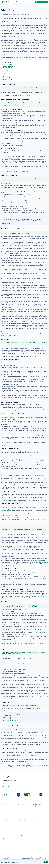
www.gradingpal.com (11, 720)
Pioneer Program (6, 846)
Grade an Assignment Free (41, 1)
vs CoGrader (35, 822)
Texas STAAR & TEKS (6, 824)
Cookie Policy (38, 857)
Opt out (41, 861)
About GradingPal (6, 840)
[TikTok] (4, 786)
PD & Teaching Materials (22, 822)
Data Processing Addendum (27, 858)
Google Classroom (6, 816)
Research (19, 828)
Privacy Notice (31, 857)
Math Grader (35, 808)
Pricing (24, 1)
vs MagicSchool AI (36, 830)
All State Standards (6, 822)
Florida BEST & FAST (6, 828)
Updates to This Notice (7, 77)
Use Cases (20, 824)
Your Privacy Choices (6, 73)
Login (34, 1)
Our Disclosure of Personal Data (8, 69)
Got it (46, 861)
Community (20, 835)
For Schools (28, 1)
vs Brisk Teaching (36, 828)
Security (4, 74)
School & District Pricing (7, 851)
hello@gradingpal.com (6, 510)
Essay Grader (35, 806)
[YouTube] (9, 786)
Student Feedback (6, 812)
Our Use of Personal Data (7, 67)
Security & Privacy (6, 844)
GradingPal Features (6, 808)
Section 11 (19, 57)
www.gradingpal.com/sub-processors (35, 265)
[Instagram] (6, 786)
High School (20, 810)
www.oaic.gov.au (41, 766)
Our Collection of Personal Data (8, 66)
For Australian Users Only (7, 79)
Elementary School (21, 806)
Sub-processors (37, 858)
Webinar (4, 848)
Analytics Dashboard (6, 810)
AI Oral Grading (35, 812)
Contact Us (4, 76)
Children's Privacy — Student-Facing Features (11, 71)
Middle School (20, 808)
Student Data (5, 70)
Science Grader (36, 810)
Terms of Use (25, 857)
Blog (18, 826)
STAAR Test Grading (36, 814)
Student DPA (44, 857)
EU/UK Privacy (43, 858)
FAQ (18, 830)
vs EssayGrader (36, 824)
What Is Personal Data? (7, 64)
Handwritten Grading (6, 814)
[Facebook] (11, 786)
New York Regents (6, 830)
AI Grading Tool (5, 806)
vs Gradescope (35, 826)
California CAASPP (6, 826)
